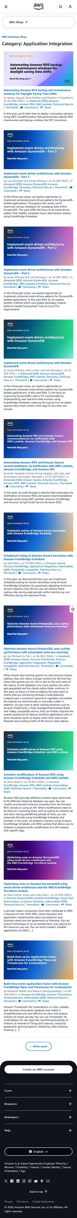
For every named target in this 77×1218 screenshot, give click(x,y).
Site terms (22, 1201)
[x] (5, 1182)
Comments (30, 107)
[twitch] (29, 1182)
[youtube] (35, 1182)
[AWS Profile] (70, 6)
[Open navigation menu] (6, 7)
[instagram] (23, 1182)
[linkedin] (17, 1182)
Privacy (8, 1201)
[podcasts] (41, 1182)
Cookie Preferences (43, 1201)
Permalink (12, 107)
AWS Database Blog (14, 36)
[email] (47, 1182)
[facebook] (11, 1182)
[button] (18, 22)
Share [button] (47, 107)
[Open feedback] (73, 609)
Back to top (36, 1191)
